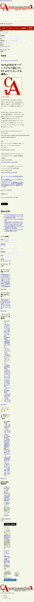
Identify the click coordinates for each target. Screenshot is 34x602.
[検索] (0, 34)
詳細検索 (2, 35)
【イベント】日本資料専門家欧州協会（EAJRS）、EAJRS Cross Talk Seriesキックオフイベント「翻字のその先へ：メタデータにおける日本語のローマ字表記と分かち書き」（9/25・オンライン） (7, 377)
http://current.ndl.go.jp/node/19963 (9, 162)
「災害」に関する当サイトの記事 (7, 489)
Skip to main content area (6, 0)
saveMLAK (6, 515)
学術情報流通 (17, 176)
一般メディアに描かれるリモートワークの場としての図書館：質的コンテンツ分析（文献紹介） (7, 330)
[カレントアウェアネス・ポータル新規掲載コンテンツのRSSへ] (10, 534)
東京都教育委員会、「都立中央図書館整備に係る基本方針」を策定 (7, 342)
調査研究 (24, 28)
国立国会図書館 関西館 (7, 562)
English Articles (30, 28)
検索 (2, 51)
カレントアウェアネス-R (7, 176)
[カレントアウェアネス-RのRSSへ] (4, 411)
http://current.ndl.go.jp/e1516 (8, 149)
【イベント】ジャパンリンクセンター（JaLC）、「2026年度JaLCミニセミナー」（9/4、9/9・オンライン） (7, 355)
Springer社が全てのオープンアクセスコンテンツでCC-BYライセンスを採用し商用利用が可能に (13, 216)
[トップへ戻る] (0, 601)
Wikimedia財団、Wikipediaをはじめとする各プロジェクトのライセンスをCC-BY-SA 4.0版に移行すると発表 (13, 223)
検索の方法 (7, 556)
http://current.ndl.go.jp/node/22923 (9, 172)
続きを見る (3, 289)
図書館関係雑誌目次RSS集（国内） (7, 537)
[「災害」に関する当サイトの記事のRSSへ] (7, 491)
